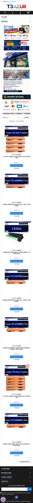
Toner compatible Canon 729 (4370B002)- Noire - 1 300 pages (16, 348)
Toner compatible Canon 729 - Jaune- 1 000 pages (16, 300)
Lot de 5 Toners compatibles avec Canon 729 (16, 396)
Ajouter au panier (16, 165)
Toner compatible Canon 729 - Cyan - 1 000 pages (16, 205)
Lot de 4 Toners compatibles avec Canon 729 (16, 157)
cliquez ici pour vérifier (7, 494)
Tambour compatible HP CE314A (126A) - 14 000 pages (16, 252)
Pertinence (10, 118)
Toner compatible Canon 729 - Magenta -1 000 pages (16, 444)
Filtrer (26, 117)
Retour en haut (25, 462)
